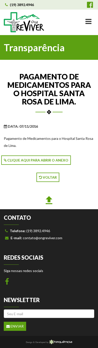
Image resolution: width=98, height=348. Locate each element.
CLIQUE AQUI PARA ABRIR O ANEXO (37, 160)
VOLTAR (49, 177)
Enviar (17, 326)
